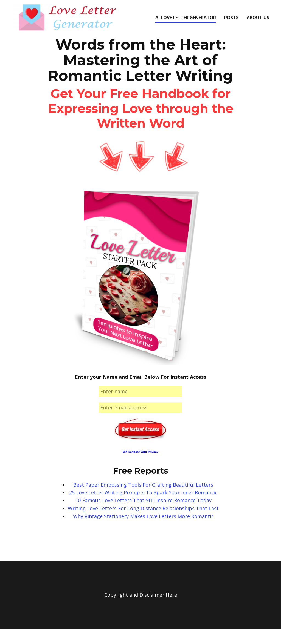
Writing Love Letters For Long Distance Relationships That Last (143, 508)
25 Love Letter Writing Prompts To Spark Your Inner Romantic (143, 492)
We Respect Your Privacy (140, 451)
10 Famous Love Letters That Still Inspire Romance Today (143, 500)
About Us (258, 18)
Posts (231, 18)
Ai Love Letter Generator (185, 18)
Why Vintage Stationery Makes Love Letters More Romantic (143, 516)
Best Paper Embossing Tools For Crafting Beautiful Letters (143, 484)
